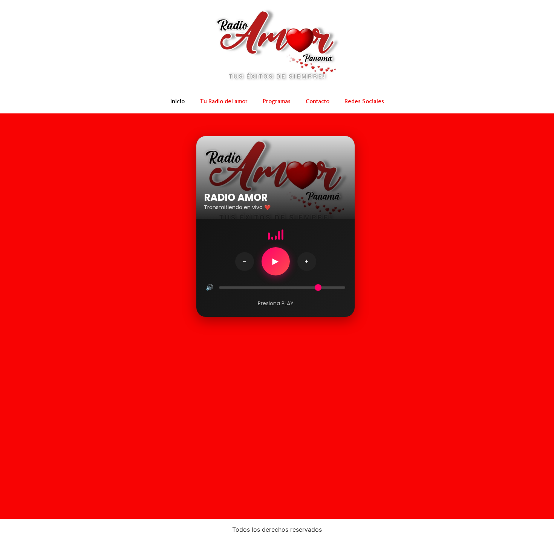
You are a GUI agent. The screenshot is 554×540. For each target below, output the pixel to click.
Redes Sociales (364, 101)
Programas (277, 101)
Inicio (177, 101)
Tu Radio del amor (224, 101)
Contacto (317, 101)
